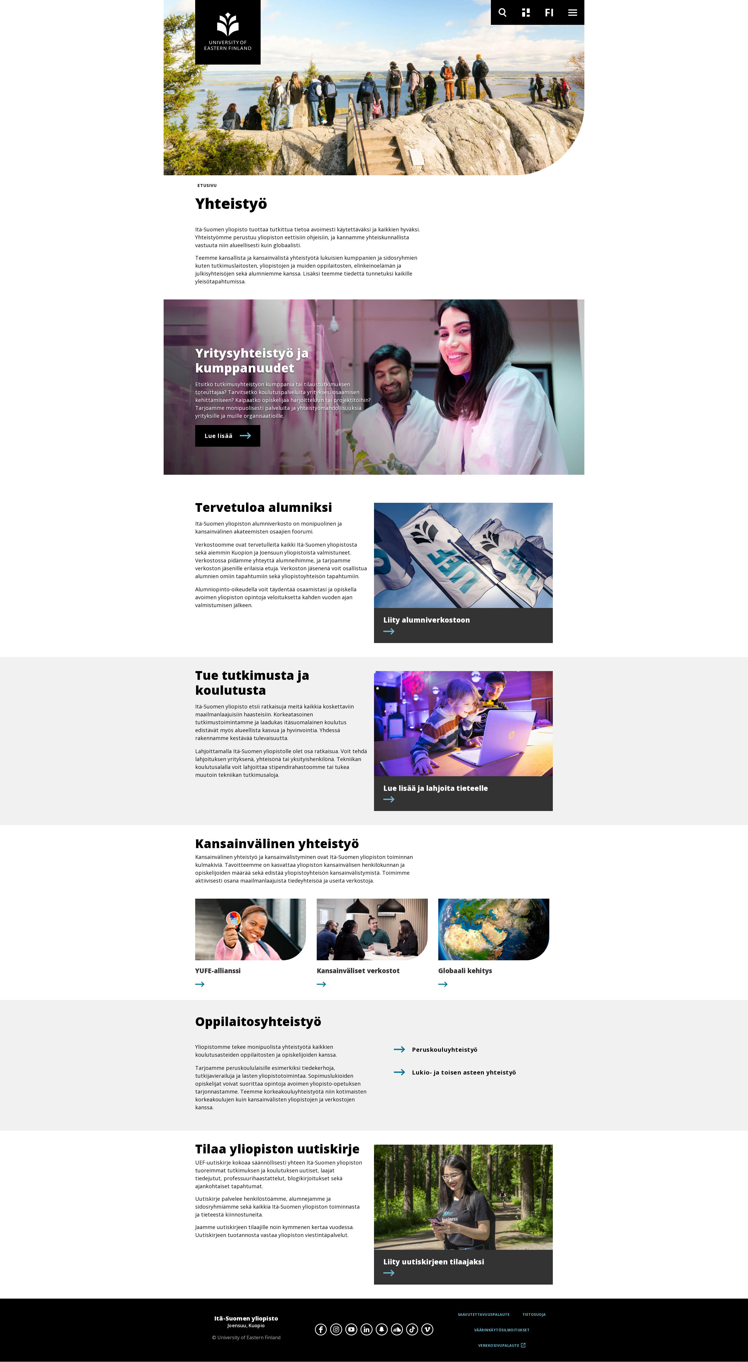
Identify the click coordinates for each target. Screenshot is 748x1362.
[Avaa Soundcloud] (396, 1329)
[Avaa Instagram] (336, 1329)
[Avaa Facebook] (320, 1329)
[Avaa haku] (502, 12)
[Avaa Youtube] (351, 1329)
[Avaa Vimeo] (427, 1329)
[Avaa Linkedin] (366, 1329)
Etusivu (207, 185)
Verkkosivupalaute (499, 1347)
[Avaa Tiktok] (412, 1329)
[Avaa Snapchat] (381, 1329)
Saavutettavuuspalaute (484, 1314)
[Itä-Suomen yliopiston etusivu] (228, 32)
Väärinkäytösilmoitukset (502, 1330)
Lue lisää (219, 436)
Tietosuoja (534, 1314)
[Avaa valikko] (572, 12)
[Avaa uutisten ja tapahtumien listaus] (526, 12)
